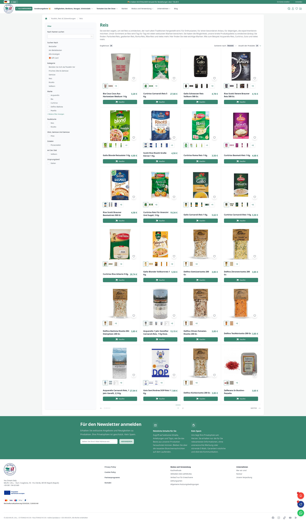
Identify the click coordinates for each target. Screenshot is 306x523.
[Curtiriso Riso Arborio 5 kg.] (120, 244)
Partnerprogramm (112, 477)
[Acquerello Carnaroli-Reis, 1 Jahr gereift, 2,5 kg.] (120, 363)
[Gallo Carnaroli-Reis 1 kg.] (201, 185)
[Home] (46, 18)
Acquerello (55, 95)
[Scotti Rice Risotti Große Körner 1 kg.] (160, 125)
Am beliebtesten (55, 50)
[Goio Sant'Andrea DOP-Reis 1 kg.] (160, 363)
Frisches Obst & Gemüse (58, 71)
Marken (125, 8)
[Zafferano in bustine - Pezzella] (241, 363)
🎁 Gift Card (53, 58)
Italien (53, 163)
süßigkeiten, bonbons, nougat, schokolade (72, 8)
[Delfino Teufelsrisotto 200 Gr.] (241, 303)
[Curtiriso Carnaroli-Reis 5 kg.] (160, 66)
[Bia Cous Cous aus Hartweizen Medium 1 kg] (120, 66)
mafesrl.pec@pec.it (53, 518)
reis (81, 18)
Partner (239, 474)
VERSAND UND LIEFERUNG (181, 474)
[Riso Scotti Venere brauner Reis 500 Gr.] (241, 66)
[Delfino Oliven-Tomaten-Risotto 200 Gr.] (201, 303)
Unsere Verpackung (244, 477)
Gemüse (52, 74)
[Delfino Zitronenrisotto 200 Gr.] (241, 244)
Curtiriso (54, 103)
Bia (52, 99)
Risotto (51, 82)
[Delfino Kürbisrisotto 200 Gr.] (201, 363)
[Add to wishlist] (133, 78)
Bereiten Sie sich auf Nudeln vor (62, 67)
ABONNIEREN (126, 441)
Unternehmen (162, 8)
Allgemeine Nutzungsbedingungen (184, 484)
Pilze (52, 136)
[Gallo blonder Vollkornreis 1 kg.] (160, 244)
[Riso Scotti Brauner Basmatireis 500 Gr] (120, 185)
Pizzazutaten (56, 145)
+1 (126, 145)
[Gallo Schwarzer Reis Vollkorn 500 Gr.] (201, 66)
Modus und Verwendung (141, 8)
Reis (50, 78)
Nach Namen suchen (55, 32)
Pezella (53, 110)
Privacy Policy (110, 467)
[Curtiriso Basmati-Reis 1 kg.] (241, 125)
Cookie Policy (110, 472)
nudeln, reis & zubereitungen (63, 18)
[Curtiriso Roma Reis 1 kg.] (201, 125)
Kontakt (108, 483)
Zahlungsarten (176, 481)
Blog (176, 8)
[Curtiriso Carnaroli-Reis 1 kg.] (241, 185)
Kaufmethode (175, 470)
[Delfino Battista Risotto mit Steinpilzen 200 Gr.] (120, 303)
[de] (7, 1)
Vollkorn (52, 86)
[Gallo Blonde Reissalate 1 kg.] (120, 125)
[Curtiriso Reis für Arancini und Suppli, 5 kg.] (160, 185)
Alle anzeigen (54, 54)
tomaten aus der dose (106, 8)
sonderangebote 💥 (42, 8)
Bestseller (53, 46)
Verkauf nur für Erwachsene (181, 477)
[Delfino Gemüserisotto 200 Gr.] (201, 244)
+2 (116, 86)
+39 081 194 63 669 (11, 485)
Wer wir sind (241, 470)
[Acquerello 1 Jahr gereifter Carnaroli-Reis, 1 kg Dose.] (160, 303)
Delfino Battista (57, 107)
